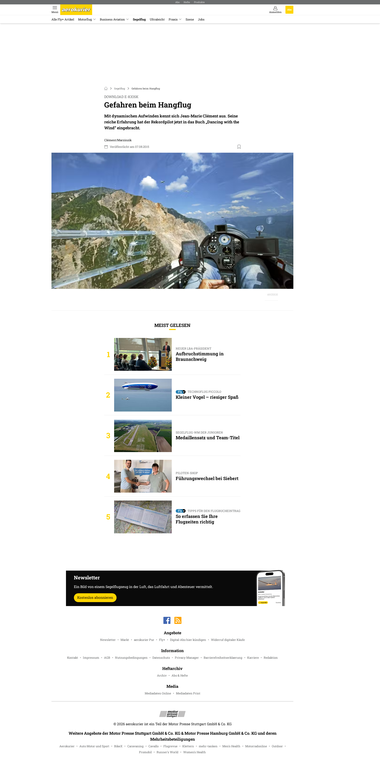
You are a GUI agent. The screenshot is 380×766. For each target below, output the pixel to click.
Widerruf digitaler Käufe (228, 640)
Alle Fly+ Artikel (62, 19)
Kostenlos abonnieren (95, 597)
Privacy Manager (187, 658)
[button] (172, 221)
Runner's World (167, 752)
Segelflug (139, 19)
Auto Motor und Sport (94, 746)
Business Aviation (112, 19)
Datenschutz (161, 658)
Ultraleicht (157, 19)
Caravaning (135, 746)
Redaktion (271, 658)
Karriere (253, 658)
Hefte (187, 2)
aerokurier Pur (144, 640)
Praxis (173, 19)
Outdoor (277, 746)
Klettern (188, 746)
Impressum (91, 658)
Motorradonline (256, 746)
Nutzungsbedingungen (131, 658)
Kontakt (72, 658)
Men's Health (231, 746)
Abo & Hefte (180, 675)
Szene (190, 19)
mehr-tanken (208, 746)
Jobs (201, 19)
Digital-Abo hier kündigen (188, 640)
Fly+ (162, 640)
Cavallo (153, 746)
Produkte (199, 2)
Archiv (162, 675)
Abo (177, 2)
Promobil (145, 752)
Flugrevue (170, 746)
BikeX (118, 746)
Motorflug (85, 19)
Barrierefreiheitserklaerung (223, 658)
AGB (107, 658)
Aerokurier (67, 746)
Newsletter (108, 640)
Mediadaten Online (158, 693)
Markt (125, 640)
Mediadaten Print (188, 693)
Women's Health (194, 752)
